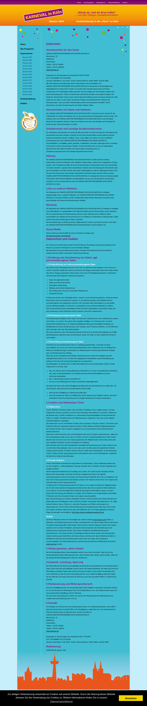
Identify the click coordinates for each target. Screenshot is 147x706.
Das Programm (89, 2)
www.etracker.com (99, 519)
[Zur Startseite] (76, 22)
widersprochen (51, 544)
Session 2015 (27, 74)
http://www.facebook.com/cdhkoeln (58, 236)
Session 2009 (27, 60)
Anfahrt (124, 2)
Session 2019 (27, 86)
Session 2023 (27, 91)
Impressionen (100, 2)
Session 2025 (27, 94)
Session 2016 (27, 77)
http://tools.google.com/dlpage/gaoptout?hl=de (88, 512)
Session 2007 (27, 57)
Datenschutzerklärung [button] (61, 701)
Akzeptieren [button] (131, 698)
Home (79, 2)
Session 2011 (27, 66)
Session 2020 (27, 89)
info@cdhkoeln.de (52, 70)
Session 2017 (27, 80)
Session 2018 (27, 83)
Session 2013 (27, 71)
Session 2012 (27, 69)
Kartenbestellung (114, 2)
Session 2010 (27, 63)
